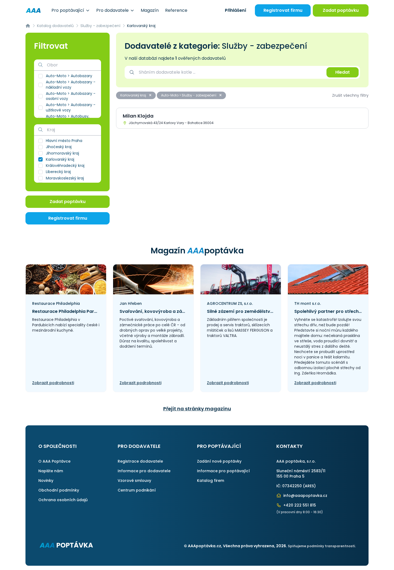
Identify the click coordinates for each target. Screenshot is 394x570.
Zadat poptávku (341, 10)
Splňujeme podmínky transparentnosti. (322, 546)
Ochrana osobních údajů (63, 499)
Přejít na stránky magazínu (197, 408)
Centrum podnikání (137, 490)
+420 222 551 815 (299, 505)
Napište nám (50, 471)
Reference (176, 10)
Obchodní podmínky (58, 490)
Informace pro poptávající (223, 471)
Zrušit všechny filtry (350, 95)
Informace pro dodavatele (144, 471)
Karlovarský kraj (133, 95)
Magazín (150, 10)
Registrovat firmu (282, 10)
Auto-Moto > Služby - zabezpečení (189, 95)
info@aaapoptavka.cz (304, 495)
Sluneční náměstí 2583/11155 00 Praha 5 (300, 473)
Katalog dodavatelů (55, 25)
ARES (309, 486)
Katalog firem (210, 480)
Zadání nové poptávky (219, 461)
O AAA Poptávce (54, 461)
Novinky (45, 480)
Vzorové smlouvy (134, 480)
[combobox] (230, 72)
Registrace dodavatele (140, 461)
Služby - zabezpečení (100, 25)
